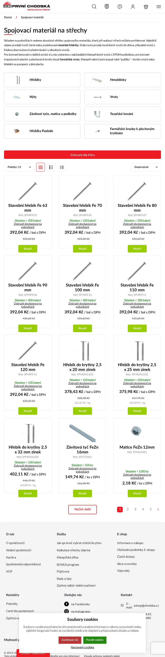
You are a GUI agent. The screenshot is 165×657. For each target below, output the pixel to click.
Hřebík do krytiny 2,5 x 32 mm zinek (28, 449)
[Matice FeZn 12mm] (137, 433)
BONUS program (68, 564)
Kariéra (11, 557)
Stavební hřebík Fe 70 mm (82, 208)
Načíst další (82, 509)
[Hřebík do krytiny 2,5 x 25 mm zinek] (137, 351)
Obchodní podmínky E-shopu (136, 549)
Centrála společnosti (20, 611)
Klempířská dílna (67, 557)
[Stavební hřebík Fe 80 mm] (137, 191)
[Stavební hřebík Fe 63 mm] (27, 191)
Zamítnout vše (70, 640)
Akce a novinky (127, 564)
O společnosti (15, 543)
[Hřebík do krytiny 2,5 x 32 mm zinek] (27, 433)
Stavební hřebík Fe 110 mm (137, 287)
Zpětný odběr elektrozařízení (76, 585)
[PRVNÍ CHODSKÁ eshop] (25, 6)
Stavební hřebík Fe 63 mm (27, 208)
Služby (61, 534)
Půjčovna (63, 571)
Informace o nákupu (130, 543)
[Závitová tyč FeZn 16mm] (82, 433)
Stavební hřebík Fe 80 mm (137, 208)
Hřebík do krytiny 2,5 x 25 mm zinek (137, 367)
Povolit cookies (94, 640)
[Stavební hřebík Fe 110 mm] (137, 271)
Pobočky (12, 603)
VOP (9, 571)
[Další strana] (158, 509)
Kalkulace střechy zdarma (73, 550)
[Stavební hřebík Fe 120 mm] (27, 351)
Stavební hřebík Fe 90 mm (27, 287)
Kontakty (12, 595)
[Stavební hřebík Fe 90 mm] (27, 271)
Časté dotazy (126, 556)
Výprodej (123, 570)
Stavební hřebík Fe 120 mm (27, 367)
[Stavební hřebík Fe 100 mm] (82, 271)
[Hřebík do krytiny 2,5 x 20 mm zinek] (82, 351)
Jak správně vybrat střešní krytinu (79, 543)
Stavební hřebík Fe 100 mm (82, 287)
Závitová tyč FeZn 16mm (82, 449)
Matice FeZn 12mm (137, 447)
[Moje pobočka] (106, 6)
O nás (10, 534)
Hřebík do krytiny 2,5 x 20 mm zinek (82, 367)
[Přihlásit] (132, 6)
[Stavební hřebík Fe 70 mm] (82, 191)
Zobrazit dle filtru (82, 155)
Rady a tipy (64, 578)
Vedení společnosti (18, 550)
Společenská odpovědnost (23, 564)
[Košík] (146, 6)
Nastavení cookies (82, 647)
